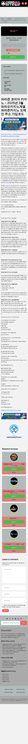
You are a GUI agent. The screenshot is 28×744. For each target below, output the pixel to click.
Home (2, 18)
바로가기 (13, 57)
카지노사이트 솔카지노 (7, 667)
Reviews (9, 18)
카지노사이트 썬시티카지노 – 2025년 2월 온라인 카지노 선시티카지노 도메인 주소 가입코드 (14, 648)
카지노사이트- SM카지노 (8, 653)
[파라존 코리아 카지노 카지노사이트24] (14, 124)
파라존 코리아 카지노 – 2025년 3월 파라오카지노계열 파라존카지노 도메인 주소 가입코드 (14, 645)
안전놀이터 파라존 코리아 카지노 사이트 (11, 410)
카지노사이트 (6, 182)
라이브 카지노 (5, 674)
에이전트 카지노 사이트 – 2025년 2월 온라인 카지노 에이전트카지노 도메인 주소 (14, 661)
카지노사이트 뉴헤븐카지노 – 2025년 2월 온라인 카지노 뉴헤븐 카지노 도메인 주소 (14, 651)
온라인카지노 (5, 676)
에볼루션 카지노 (6, 681)
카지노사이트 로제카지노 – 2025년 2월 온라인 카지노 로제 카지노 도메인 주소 (14, 664)
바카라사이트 (5, 678)
